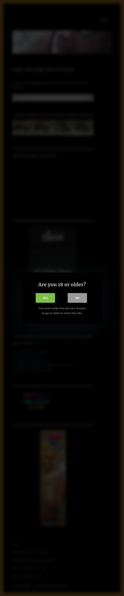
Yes (45, 298)
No (77, 298)
